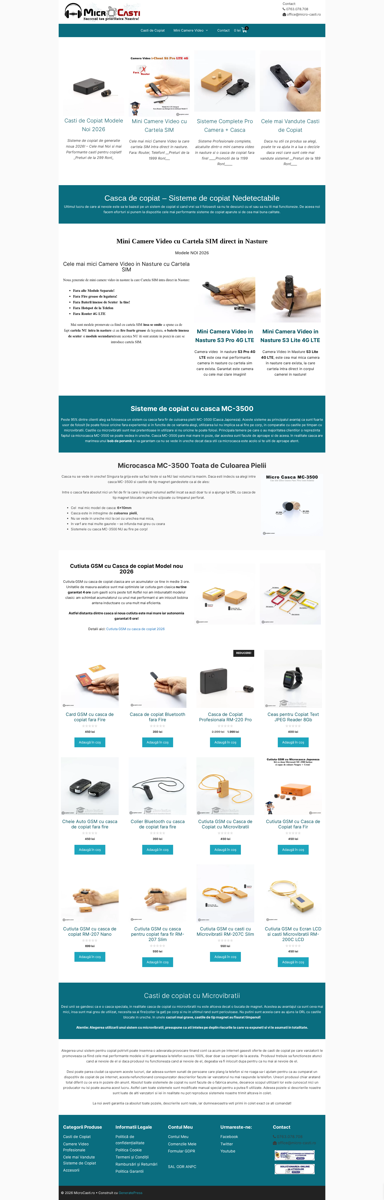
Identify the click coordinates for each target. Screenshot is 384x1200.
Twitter (226, 1144)
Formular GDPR (181, 1151)
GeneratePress (130, 1193)
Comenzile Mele (182, 1144)
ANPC (191, 1166)
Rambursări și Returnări (136, 1164)
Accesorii (71, 1170)
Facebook (229, 1136)
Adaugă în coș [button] (90, 742)
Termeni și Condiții (132, 1157)
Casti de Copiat (153, 30)
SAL (171, 1166)
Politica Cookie (129, 1150)
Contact (223, 30)
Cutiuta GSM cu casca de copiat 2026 (135, 629)
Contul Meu (178, 1136)
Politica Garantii (130, 1171)
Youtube (227, 1151)
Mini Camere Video (189, 30)
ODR (180, 1166)
